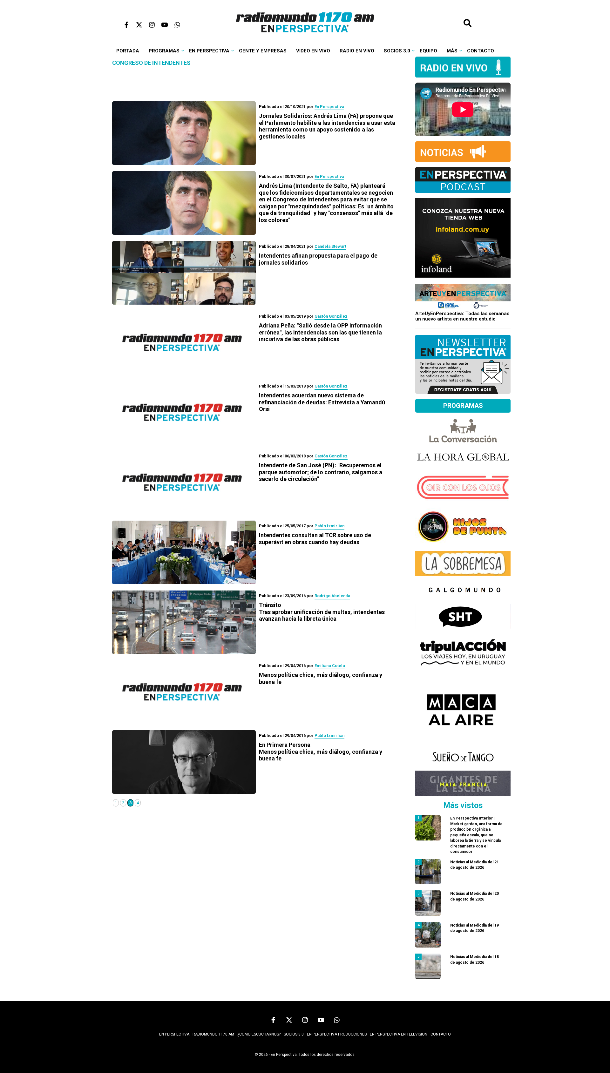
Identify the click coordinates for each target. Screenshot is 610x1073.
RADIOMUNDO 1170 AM (213, 1034)
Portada (127, 51)
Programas (164, 51)
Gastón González (331, 316)
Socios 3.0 (397, 51)
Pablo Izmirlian (329, 525)
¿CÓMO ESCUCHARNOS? (259, 1034)
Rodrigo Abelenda (332, 595)
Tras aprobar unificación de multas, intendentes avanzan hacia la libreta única (322, 612)
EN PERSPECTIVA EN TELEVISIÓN (398, 1034)
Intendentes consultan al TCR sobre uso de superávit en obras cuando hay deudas (315, 538)
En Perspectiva (209, 51)
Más (452, 51)
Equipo (428, 51)
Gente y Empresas (263, 51)
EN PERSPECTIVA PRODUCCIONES (337, 1034)
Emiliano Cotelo (330, 665)
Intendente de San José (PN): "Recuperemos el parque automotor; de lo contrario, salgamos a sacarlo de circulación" (320, 472)
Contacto (480, 51)
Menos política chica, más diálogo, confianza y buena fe (320, 751)
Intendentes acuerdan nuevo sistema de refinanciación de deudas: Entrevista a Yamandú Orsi (322, 402)
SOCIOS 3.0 (294, 1034)
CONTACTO (440, 1034)
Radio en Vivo (357, 51)
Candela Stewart (330, 246)
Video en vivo (313, 51)
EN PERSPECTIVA (174, 1034)
